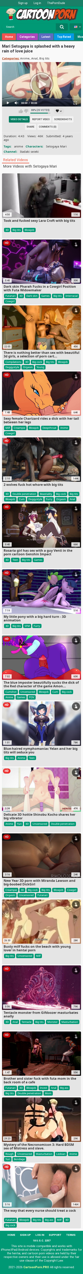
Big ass (64, 1088)
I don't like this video (26, 111)
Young (40, 367)
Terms (71, 1234)
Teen (15, 560)
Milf (7, 428)
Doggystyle (12, 367)
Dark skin (31, 296)
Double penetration (24, 494)
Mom (48, 1093)
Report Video (41, 119)
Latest (46, 36)
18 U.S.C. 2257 (41, 1240)
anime (18, 146)
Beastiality (46, 494)
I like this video (21, 111)
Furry (49, 499)
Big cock (37, 362)
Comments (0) (47, 126)
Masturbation (69, 1022)
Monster (52, 1022)
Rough (9, 1154)
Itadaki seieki (29, 151)
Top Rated (64, 36)
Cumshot (11, 692)
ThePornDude (56, 3)
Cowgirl (10, 301)
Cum (22, 499)
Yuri (19, 824)
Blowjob (29, 230)
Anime (25, 58)
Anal (34, 58)
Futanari (10, 296)
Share (30, 126)
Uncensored (27, 692)
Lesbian (60, 1154)
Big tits (44, 58)
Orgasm (28, 367)
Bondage (19, 1159)
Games (45, 296)
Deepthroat (49, 428)
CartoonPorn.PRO (36, 1267)
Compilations (13, 362)
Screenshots (63, 119)
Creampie (19, 428)
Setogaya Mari (56, 146)
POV (31, 697)
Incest (43, 1088)
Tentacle (26, 1022)
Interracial (71, 296)
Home (9, 36)
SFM (27, 626)
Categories (27, 36)
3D (7, 230)
